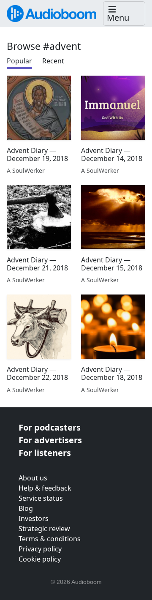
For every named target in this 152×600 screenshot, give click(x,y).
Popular (19, 60)
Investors (34, 518)
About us (33, 478)
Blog (26, 508)
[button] (124, 13)
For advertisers (50, 440)
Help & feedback (45, 488)
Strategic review (44, 528)
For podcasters (50, 427)
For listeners (45, 452)
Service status (41, 498)
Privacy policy (40, 549)
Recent (53, 60)
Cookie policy (40, 559)
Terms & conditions (50, 538)
